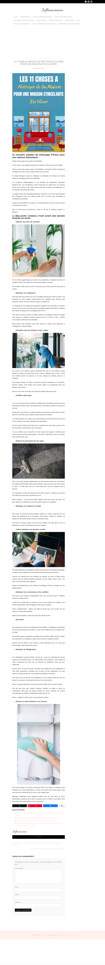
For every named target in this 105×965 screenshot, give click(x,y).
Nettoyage (29, 58)
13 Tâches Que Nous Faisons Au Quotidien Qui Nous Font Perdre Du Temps (38, 818)
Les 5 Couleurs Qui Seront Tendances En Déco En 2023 (47, 848)
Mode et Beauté (41, 20)
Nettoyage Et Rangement (56, 20)
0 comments (39, 837)
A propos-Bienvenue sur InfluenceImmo (70, 23)
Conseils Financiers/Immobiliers (63, 16)
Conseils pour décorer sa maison (42, 16)
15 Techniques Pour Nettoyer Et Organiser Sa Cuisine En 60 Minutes (36, 820)
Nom (17, 887)
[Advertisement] (52, 39)
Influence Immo (44, 935)
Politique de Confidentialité (22, 23)
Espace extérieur (25, 16)
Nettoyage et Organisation (42, 58)
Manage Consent (67, 935)
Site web (17, 902)
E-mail (17, 894)
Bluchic (59, 935)
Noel (78, 20)
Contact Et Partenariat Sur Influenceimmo (44, 23)
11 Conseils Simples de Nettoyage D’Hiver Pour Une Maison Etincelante (38, 62)
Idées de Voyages (69, 20)
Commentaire (19, 868)
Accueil (16, 16)
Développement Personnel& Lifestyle (24, 20)
